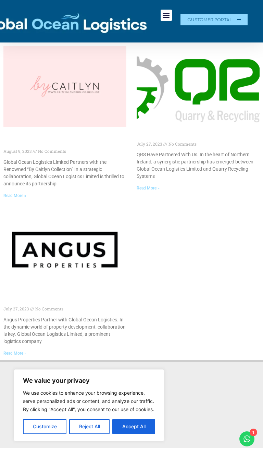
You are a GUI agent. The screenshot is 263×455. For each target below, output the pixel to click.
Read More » (14, 195)
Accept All (134, 426)
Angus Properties (27, 302)
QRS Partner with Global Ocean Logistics (192, 137)
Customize (45, 426)
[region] (89, 405)
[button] (166, 15)
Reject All (89, 426)
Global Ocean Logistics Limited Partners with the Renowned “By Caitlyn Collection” (60, 141)
